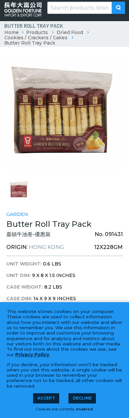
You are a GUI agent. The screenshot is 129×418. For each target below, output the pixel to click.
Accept (46, 398)
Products (37, 32)
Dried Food (70, 32)
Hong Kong (46, 247)
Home (11, 32)
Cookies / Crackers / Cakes (35, 38)
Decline (82, 398)
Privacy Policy (32, 354)
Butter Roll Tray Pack (29, 43)
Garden (17, 214)
